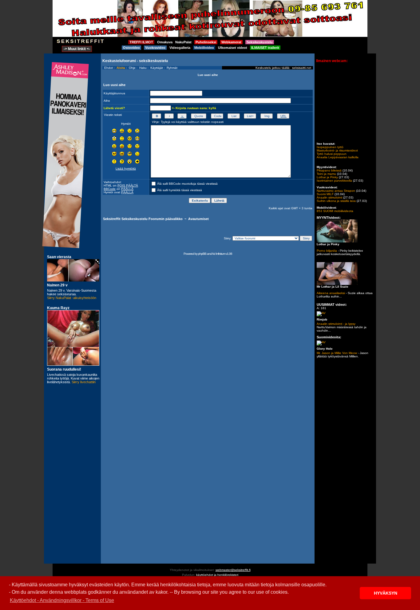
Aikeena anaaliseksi (331, 293)
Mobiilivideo (204, 47)
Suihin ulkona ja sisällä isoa (336, 201)
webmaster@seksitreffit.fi (233, 570)
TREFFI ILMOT (141, 42)
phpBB (202, 253)
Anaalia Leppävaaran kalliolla (338, 157)
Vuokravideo (155, 47)
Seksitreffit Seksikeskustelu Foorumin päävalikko (143, 219)
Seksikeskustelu (260, 42)
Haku (143, 67)
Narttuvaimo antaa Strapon (336, 190)
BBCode (110, 189)
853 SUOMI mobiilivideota (335, 211)
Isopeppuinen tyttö (330, 147)
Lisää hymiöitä (126, 168)
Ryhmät (172, 67)
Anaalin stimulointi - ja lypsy (336, 323)
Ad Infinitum (218, 253)
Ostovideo (131, 47)
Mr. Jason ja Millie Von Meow (337, 353)
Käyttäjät (156, 67)
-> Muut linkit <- (77, 49)
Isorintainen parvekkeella (334, 180)
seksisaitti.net (301, 67)
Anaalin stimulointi (329, 197)
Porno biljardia (327, 250)
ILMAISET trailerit (265, 47)
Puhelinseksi (206, 42)
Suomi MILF (325, 194)
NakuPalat (183, 42)
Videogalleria (179, 47)
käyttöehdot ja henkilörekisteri (217, 575)
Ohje (132, 67)
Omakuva (164, 42)
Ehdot (108, 67)
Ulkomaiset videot (232, 47)
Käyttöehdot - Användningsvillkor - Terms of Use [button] (62, 600)
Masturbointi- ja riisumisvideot (337, 150)
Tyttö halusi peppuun (332, 153)
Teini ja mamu (326, 173)
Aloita (121, 67)
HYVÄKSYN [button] (385, 593)
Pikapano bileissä (329, 170)
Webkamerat (231, 42)
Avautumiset (198, 219)
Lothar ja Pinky (327, 177)
